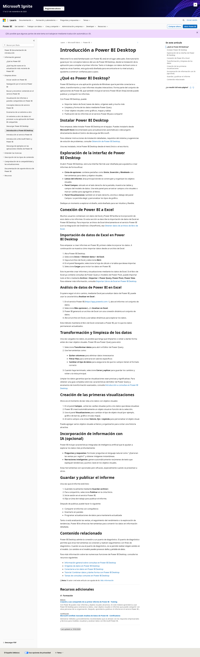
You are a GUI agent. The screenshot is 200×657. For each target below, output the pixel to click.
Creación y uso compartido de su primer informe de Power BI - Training (88, 602)
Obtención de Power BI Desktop (106, 141)
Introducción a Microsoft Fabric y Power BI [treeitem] (19, 140)
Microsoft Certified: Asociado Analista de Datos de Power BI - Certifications (90, 616)
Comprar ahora (175, 26)
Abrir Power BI (190, 26)
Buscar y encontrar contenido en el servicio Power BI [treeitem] (20, 92)
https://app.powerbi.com (96, 301)
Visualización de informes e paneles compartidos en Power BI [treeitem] (19, 99)
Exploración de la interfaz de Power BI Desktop (180, 54)
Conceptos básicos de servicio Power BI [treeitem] (18, 106)
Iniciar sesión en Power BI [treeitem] (16, 80)
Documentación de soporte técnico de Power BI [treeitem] (19, 169)
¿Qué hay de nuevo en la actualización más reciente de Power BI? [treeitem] (18, 68)
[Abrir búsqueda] (183, 20)
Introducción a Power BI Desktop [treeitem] (19, 130)
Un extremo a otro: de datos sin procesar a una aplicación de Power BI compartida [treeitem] (20, 119)
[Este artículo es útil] (190, 87)
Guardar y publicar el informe (178, 76)
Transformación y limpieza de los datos (179, 62)
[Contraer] (34, 40)
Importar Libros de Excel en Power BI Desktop (116, 281)
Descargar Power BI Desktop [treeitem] (17, 126)
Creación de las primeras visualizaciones (176, 67)
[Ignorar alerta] (195, 4)
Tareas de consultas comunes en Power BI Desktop (87, 575)
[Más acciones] (138, 43)
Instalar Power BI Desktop (177, 50)
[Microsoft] (4, 20)
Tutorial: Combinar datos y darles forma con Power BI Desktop (92, 572)
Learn (63, 42)
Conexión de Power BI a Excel (178, 58)
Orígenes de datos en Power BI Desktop (82, 566)
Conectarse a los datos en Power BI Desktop (84, 569)
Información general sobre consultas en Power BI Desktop (90, 562)
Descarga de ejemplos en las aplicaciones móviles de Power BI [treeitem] (19, 147)
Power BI (86, 42)
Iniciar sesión (192, 20)
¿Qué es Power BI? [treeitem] (13, 61)
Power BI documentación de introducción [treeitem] (15, 51)
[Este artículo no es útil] (193, 87)
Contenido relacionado (175, 79)
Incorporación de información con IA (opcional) (181, 72)
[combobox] (18, 45)
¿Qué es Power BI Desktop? (178, 47)
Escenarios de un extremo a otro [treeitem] (19, 112)
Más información (107, 580)
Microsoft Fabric (74, 42)
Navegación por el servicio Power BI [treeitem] (19, 85)
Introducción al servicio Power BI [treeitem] (19, 135)
